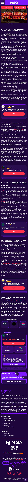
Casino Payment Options (9, 420)
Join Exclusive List (14, 382)
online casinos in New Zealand (15, 300)
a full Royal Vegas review (14, 62)
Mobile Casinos (7, 421)
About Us (6, 437)
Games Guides (7, 423)
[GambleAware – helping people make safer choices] (18, 453)
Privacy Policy (7, 433)
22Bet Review (14, 364)
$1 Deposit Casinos (7, 7)
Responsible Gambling (9, 426)
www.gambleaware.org (17, 459)
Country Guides (7, 418)
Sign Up (14, 343)
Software (6, 425)
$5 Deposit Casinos (20, 7)
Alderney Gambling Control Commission (12, 263)
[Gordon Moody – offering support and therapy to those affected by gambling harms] (8, 453)
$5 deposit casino (9, 36)
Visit (14, 114)
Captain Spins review (18, 129)
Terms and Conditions (8, 435)
